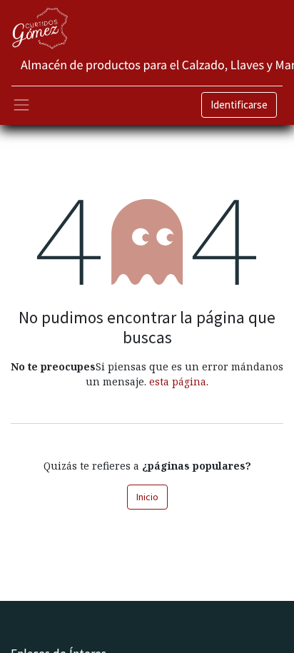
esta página (177, 381)
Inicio (147, 496)
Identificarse (239, 104)
